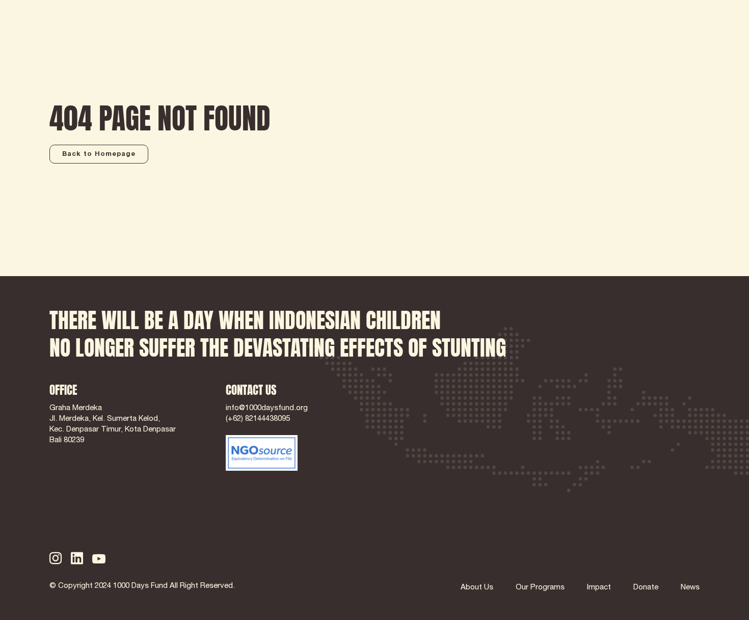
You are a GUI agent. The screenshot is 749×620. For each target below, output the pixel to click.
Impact (599, 587)
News (690, 587)
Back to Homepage (99, 154)
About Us (477, 587)
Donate (645, 587)
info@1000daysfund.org (267, 408)
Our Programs (540, 587)
